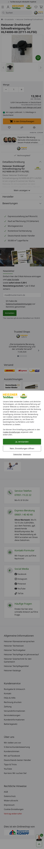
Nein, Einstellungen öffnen (22, 448)
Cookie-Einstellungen (11, 432)
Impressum (27, 454)
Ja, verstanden (22, 441)
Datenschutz (17, 454)
